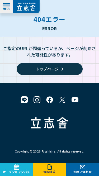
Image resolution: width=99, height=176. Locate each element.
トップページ (47, 69)
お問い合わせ (82, 172)
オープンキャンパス (16, 172)
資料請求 (49, 172)
